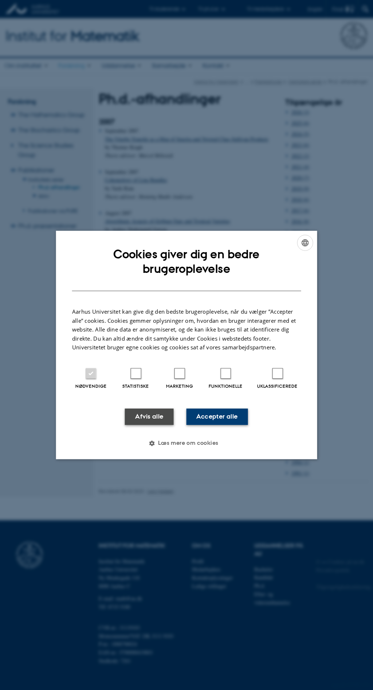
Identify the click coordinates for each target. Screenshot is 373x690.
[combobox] (305, 242)
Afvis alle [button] (149, 416)
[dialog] (186, 345)
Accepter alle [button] (216, 416)
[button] (186, 443)
